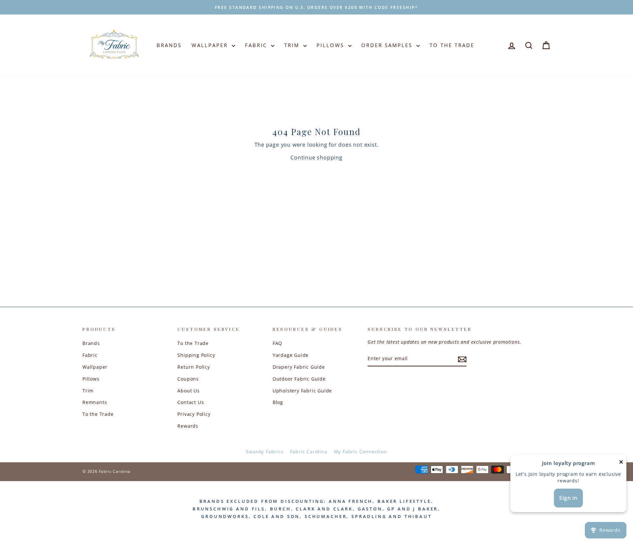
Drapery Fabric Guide (299, 367)
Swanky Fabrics (264, 451)
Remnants (94, 402)
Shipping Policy (196, 355)
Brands (169, 45)
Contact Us (190, 402)
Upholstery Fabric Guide (302, 390)
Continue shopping (316, 157)
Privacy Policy (193, 414)
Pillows (331, 45)
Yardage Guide (291, 355)
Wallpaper (211, 45)
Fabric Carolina (308, 451)
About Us (188, 390)
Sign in (568, 498)
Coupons (188, 379)
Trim (293, 45)
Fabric (257, 45)
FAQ (277, 343)
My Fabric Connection (360, 451)
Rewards (187, 426)
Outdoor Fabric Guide (299, 379)
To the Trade (98, 414)
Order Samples (388, 45)
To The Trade (452, 45)
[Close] (621, 463)
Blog (278, 402)
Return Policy (193, 367)
